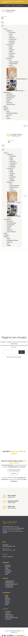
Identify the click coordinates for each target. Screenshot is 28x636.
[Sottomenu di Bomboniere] (11, 92)
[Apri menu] (2, 22)
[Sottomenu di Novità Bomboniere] (27, 79)
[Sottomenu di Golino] (8, 109)
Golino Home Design (16, 357)
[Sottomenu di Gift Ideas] (12, 58)
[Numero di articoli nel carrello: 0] (27, 126)
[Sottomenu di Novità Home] (24, 90)
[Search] (2, 18)
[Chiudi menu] (2, 26)
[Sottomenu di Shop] (7, 29)
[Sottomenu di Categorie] (12, 30)
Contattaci (7, 5)
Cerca (21, 352)
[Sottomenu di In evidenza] (13, 44)
